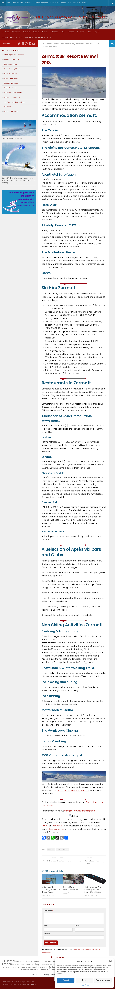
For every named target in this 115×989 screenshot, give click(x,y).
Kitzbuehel (44, 964)
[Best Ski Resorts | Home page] (17, 18)
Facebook (57, 825)
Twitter (45, 825)
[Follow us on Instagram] (26, 43)
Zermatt (65, 849)
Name (46, 926)
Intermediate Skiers (11, 111)
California (37, 962)
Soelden (22, 967)
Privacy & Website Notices (53, 975)
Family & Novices (10, 73)
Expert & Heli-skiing (11, 83)
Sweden (28, 37)
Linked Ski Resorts (10, 88)
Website (47, 933)
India (27, 964)
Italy (89, 32)
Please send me (56, 829)
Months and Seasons (12, 97)
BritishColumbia (26, 961)
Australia (26, 32)
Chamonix (54, 961)
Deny (84, 980)
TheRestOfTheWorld (49, 969)
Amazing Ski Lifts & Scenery (14, 55)
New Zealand (7, 37)
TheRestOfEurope (29, 969)
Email (77, 926)
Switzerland (38, 37)
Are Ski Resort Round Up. (12, 138)
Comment (48, 911)
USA (48, 37)
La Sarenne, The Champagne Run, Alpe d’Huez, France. (51, 889)
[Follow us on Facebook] (22, 43)
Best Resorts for (67, 44)
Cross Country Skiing (12, 69)
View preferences (103, 980)
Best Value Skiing (10, 64)
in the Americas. (41, 3)
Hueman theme (30, 984)
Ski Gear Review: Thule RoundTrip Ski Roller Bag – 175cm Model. (93, 889)
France (71, 32)
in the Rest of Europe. (58, 3)
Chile (63, 32)
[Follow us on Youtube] (33, 43)
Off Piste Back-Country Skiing (14, 102)
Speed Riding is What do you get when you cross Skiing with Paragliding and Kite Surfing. (19, 180)
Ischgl (31, 964)
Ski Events (7, 107)
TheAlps (58, 849)
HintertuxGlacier (18, 964)
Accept (66, 980)
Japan (97, 32)
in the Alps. (29, 3)
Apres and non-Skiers (50, 44)
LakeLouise (52, 964)
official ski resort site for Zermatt (73, 790)
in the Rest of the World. (77, 3)
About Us (35, 975)
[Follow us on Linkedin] (30, 43)
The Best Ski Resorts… (15, 3)
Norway (19, 37)
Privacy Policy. (84, 985)
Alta (2, 962)
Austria (36, 32)
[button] (110, 961)
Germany (81, 32)
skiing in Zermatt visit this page (79, 810)
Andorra (5, 32)
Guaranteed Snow (11, 78)
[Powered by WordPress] (11, 984)
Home (3, 3)
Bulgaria (45, 32)
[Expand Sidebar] (112, 43)
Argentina (16, 32)
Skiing (54, 46)
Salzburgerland (14, 967)
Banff (17, 961)
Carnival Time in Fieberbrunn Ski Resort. (72, 888)
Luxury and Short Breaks (85, 44)
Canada (55, 32)
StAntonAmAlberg (33, 967)
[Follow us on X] (19, 43)
